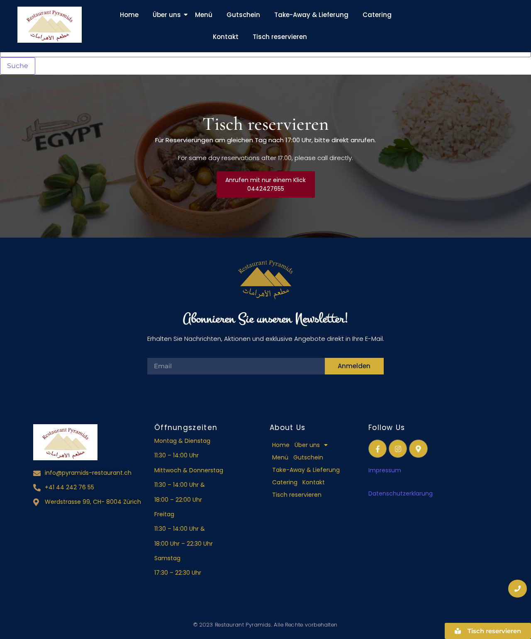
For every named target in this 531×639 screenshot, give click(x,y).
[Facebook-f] (377, 449)
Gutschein (243, 14)
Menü (203, 14)
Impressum (384, 470)
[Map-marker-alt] (418, 449)
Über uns (167, 14)
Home (129, 14)
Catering (377, 14)
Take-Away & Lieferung (311, 14)
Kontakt (226, 36)
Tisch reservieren (280, 36)
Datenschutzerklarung (401, 493)
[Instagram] (398, 449)
